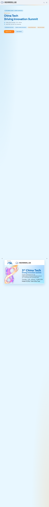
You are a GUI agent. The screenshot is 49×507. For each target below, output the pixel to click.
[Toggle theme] (44, 2)
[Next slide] (47, 258)
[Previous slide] (2, 258)
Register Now (8, 31)
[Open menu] (46, 2)
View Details (19, 31)
